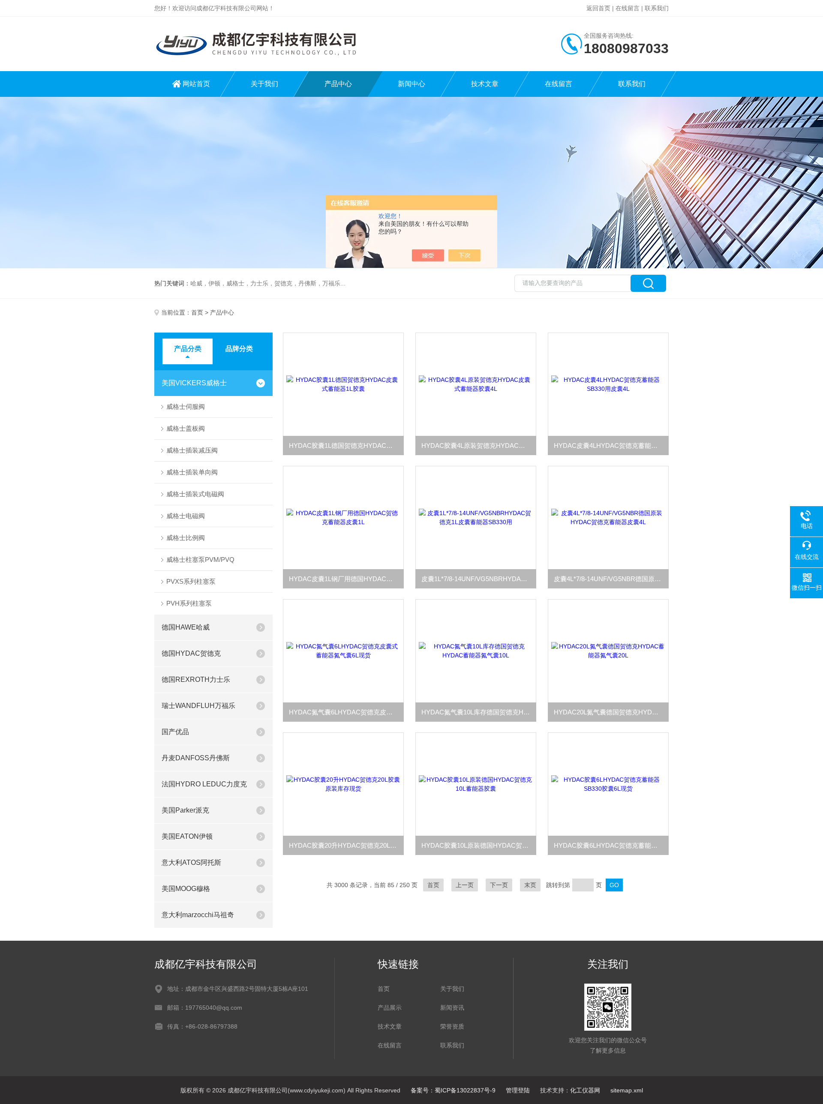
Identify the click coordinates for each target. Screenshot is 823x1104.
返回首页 (598, 8)
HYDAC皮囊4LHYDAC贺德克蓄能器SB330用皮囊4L (611, 445)
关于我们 (264, 83)
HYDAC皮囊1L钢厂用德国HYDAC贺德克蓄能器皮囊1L (346, 578)
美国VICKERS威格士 (194, 383)
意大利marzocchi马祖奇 (198, 914)
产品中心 (338, 83)
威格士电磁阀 (185, 515)
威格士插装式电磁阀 (195, 494)
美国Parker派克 (185, 810)
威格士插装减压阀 (192, 450)
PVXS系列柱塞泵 (191, 581)
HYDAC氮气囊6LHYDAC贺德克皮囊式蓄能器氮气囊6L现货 (346, 712)
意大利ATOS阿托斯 (191, 862)
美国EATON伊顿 (187, 836)
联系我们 (657, 8)
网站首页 (196, 83)
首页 (197, 312)
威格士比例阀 (185, 537)
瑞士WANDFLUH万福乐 (198, 705)
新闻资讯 (452, 1007)
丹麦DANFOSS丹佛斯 (196, 758)
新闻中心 (411, 83)
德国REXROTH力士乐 (196, 679)
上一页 (465, 885)
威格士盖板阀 (185, 428)
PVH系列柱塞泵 (189, 603)
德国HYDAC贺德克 (191, 653)
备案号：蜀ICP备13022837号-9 (453, 1090)
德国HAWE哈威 (186, 627)
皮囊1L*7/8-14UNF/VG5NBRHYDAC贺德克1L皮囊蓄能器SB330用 (478, 578)
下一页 (499, 885)
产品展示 (390, 1007)
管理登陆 (518, 1090)
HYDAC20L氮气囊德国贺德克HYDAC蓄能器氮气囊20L (611, 712)
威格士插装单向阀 (192, 472)
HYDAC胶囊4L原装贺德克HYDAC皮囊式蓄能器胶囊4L (478, 445)
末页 (530, 885)
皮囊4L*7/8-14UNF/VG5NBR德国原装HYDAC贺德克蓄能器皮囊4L (611, 578)
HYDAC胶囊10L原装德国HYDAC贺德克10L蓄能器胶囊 (478, 845)
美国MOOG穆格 (186, 888)
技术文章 (485, 83)
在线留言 (628, 8)
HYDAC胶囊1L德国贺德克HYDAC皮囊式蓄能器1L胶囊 (346, 445)
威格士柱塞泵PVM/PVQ (200, 559)
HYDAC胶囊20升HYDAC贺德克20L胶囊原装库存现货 (346, 845)
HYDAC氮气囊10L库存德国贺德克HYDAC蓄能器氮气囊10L (478, 712)
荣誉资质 (452, 1026)
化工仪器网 (585, 1090)
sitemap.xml (626, 1090)
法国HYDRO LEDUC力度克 (204, 784)
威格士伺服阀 (185, 406)
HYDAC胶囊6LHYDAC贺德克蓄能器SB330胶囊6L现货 (611, 845)
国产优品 (175, 731)
